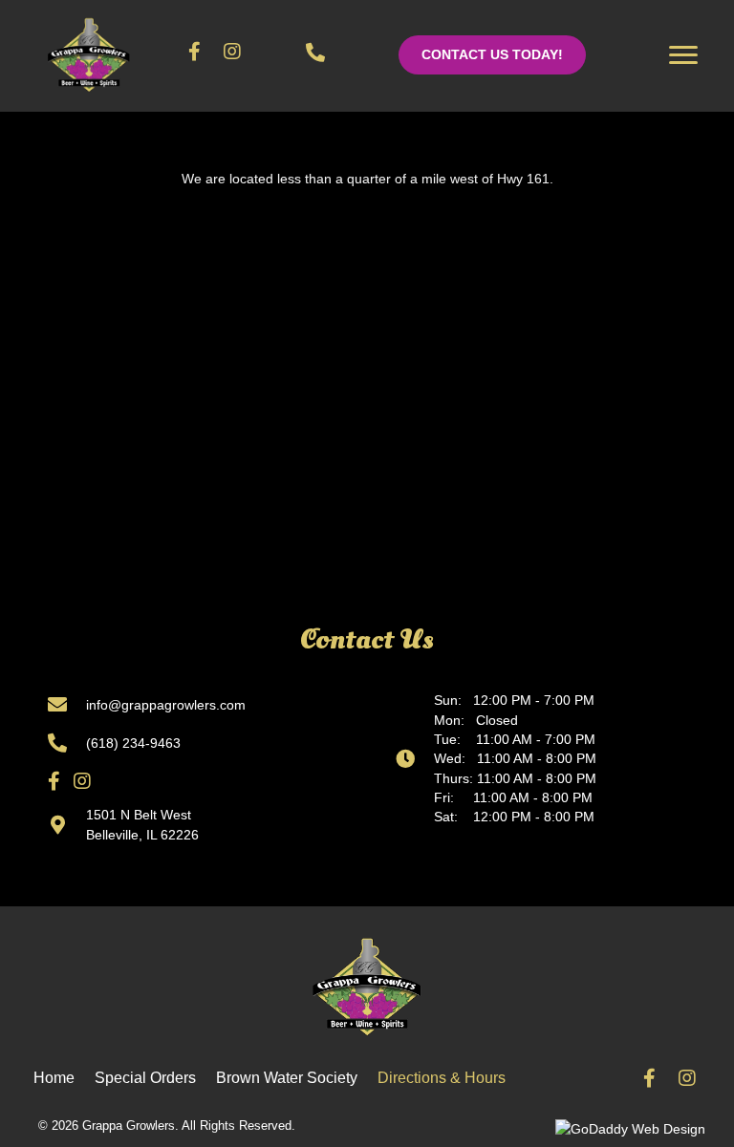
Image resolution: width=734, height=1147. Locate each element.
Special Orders (145, 1078)
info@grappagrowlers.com (166, 704)
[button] (492, 54)
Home (54, 1078)
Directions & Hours (442, 1078)
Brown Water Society (286, 1078)
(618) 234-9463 (133, 743)
